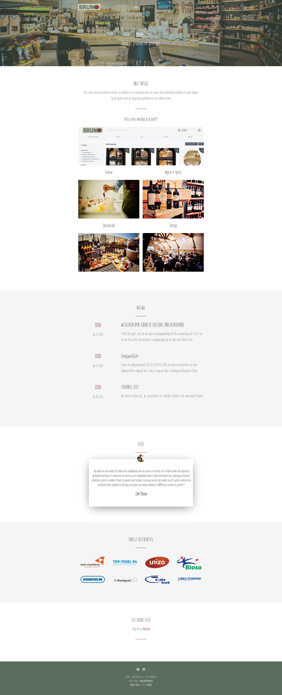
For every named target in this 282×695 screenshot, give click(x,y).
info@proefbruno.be (146, 681)
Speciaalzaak (163, 7)
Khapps (149, 685)
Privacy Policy (135, 685)
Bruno (136, 7)
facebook (146, 629)
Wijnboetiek (177, 7)
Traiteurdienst (148, 7)
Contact (198, 7)
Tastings (188, 7)
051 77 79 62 (133, 681)
